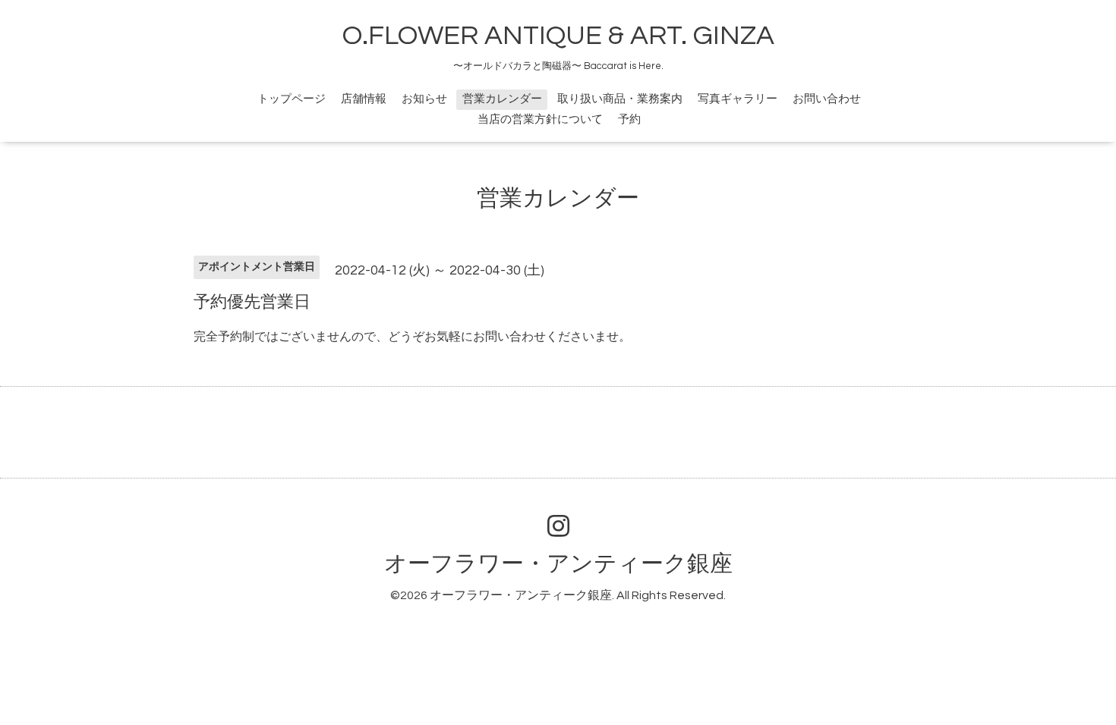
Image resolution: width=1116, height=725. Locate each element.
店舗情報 (363, 99)
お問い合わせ (827, 99)
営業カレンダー (502, 99)
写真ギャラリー (737, 99)
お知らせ (424, 99)
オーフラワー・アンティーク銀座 (558, 564)
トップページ (291, 99)
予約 (629, 119)
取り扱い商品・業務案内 (620, 99)
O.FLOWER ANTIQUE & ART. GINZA (558, 35)
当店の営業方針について (540, 119)
